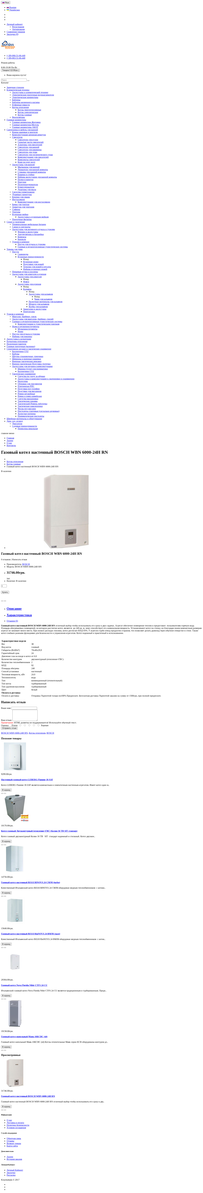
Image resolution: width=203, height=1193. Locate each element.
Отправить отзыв (9, 728)
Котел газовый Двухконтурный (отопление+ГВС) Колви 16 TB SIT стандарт (39, 831)
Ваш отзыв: (6, 720)
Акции (10, 1157)
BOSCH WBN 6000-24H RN (14, 733)
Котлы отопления (37, 733)
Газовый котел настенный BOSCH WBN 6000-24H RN (28, 1096)
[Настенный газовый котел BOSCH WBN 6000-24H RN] (66, 548)
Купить (5, 592)
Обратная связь (14, 1138)
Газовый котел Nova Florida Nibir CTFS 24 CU (24, 985)
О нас (9, 1120)
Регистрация (18, 27)
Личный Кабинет (15, 1170)
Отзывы (10, 1141)
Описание (14, 608)
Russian (12, 7)
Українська (14, 10)
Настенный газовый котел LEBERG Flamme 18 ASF (27, 779)
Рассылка (11, 1175)
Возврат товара (14, 1143)
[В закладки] (2, 793)
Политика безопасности (18, 1125)
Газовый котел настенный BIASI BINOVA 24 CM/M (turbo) (30, 882)
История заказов (14, 1159)
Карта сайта (12, 1146)
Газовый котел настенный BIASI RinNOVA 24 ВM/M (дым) (30, 934)
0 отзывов (5, 559)
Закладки (11, 1172)
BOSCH (26, 564)
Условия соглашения (16, 1127)
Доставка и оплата (15, 1122)
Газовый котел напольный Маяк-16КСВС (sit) (24, 1036)
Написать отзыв (19, 559)
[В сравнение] (5, 793)
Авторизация (18, 29)
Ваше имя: (6, 708)
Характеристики (19, 615)
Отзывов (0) (12, 621)
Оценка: (5, 725)
